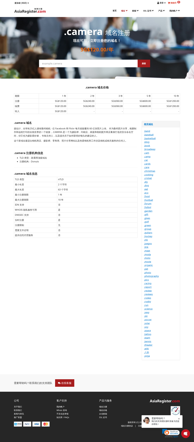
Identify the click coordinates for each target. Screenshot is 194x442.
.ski (146, 316)
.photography (151, 276)
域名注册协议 (127, 425)
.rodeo (147, 297)
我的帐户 (173, 10)
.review (148, 290)
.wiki (146, 348)
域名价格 (103, 410)
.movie (147, 261)
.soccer (148, 319)
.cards (147, 163)
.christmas (149, 171)
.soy (146, 327)
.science (148, 308)
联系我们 (18, 410)
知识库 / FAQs (63, 417)
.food (147, 196)
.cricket (148, 178)
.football (148, 200)
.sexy (146, 312)
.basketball (150, 138)
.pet (146, 268)
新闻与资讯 (19, 414)
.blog (146, 142)
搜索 (144, 63)
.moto (147, 258)
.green (147, 225)
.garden (148, 210)
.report (148, 287)
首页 (115, 10)
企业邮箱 (103, 414)
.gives (147, 218)
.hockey (148, 236)
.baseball (149, 134)
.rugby (147, 301)
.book (147, 145)
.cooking (148, 174)
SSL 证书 (147, 10)
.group (147, 228)
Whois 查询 (62, 410)
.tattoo (147, 334)
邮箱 (134, 10)
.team (147, 337)
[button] (22, 2)
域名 (123, 10)
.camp (147, 156)
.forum (147, 203)
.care (146, 167)
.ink (146, 239)
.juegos (148, 243)
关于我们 (18, 407)
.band (147, 131)
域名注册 (103, 407)
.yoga (147, 355)
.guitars (148, 232)
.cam (146, 152)
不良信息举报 (62, 414)
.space (147, 330)
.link (146, 247)
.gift (146, 214)
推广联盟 (18, 417)
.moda (147, 254)
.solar (147, 323)
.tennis (147, 341)
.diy (146, 181)
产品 (160, 10)
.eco (146, 192)
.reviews (148, 294)
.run (146, 305)
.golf (146, 221)
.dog (146, 185)
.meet (147, 250)
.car (146, 160)
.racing (147, 283)
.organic (148, 265)
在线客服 (66, 383)
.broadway (149, 149)
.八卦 (146, 352)
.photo (147, 272)
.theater (148, 345)
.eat (146, 189)
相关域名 (148, 124)
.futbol (147, 207)
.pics (146, 279)
